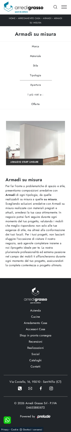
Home (12, 18)
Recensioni (35, 341)
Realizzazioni (35, 348)
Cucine (35, 317)
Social (35, 354)
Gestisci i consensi (32, 429)
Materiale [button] (35, 56)
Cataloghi (35, 360)
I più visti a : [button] (35, 95)
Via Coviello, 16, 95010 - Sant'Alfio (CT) (35, 382)
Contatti (35, 366)
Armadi (47, 18)
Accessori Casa (35, 329)
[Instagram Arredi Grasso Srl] (51, 388)
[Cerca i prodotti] (55, 7)
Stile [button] (35, 66)
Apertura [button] (35, 85)
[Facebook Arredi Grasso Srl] (41, 388)
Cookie (15, 429)
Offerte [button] (35, 104)
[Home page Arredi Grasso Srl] (24, 7)
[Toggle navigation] (64, 7)
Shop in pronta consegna (36, 335)
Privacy (5, 429)
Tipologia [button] (35, 75)
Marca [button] (35, 46)
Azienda (35, 310)
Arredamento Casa (29, 18)
